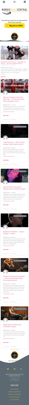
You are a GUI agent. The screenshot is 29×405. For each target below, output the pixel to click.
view (13, 111)
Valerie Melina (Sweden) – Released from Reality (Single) (14, 188)
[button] (14, 1)
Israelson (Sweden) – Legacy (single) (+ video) (13, 233)
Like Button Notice (7, 111)
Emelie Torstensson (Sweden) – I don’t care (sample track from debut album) (14, 278)
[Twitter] (14, 369)
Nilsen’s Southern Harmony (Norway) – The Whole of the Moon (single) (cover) (13, 99)
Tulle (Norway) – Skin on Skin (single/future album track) (14, 143)
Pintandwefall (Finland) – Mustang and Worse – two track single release (13, 62)
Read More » (3, 76)
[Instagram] (21, 369)
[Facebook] (8, 369)
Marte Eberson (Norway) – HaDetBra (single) (12, 325)
